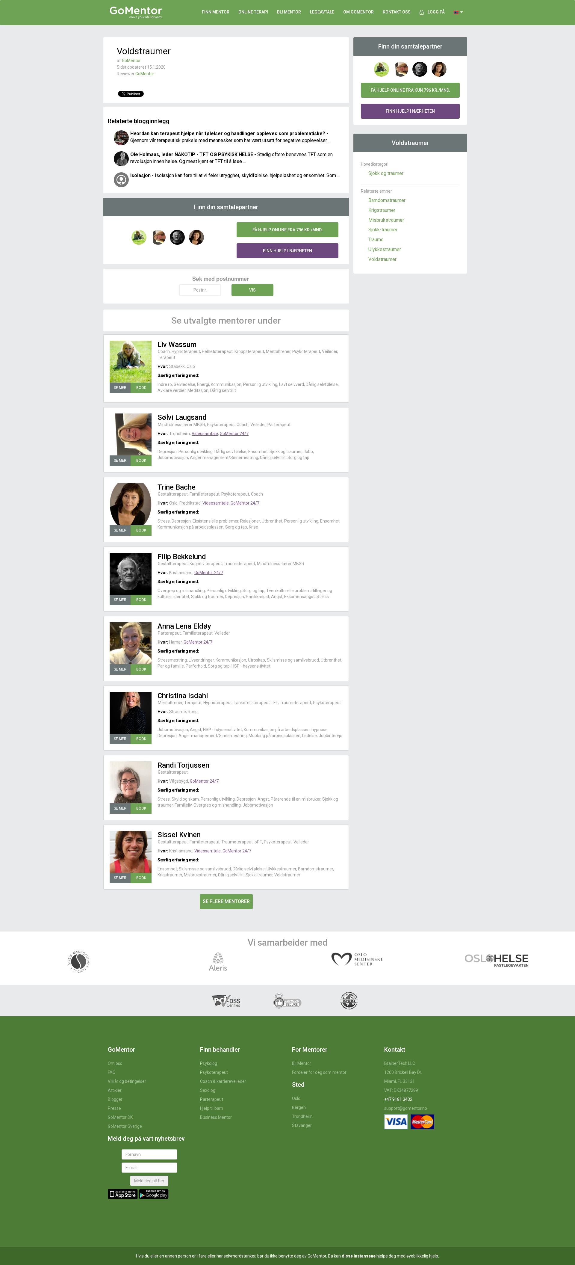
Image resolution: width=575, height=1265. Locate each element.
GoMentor (131, 60)
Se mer (120, 388)
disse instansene (359, 1256)
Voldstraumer (382, 259)
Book (141, 388)
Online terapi (253, 12)
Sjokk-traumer (382, 230)
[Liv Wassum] (131, 362)
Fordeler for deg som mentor (319, 1072)
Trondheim (302, 1116)
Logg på (436, 12)
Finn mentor (215, 12)
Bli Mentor (301, 1063)
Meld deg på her (149, 1180)
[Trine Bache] (131, 504)
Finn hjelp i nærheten (287, 250)
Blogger (115, 1099)
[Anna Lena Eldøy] (131, 643)
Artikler (115, 1090)
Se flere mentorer (226, 901)
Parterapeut (211, 1099)
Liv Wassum (177, 344)
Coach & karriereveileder (223, 1081)
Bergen (299, 1107)
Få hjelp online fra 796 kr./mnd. (287, 229)
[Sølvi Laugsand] (131, 434)
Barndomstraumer (386, 200)
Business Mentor (216, 1117)
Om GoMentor (358, 12)
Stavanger (302, 1125)
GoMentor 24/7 (234, 433)
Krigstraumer (381, 210)
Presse (114, 1108)
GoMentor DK (120, 1117)
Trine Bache (177, 487)
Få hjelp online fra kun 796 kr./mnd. (410, 90)
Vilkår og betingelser (127, 1081)
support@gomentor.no (405, 1108)
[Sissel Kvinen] (131, 852)
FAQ (112, 1072)
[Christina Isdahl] (131, 713)
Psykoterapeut (214, 1072)
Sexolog (207, 1090)
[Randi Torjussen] (131, 782)
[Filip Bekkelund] (131, 574)
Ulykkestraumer (384, 249)
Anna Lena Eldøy (184, 626)
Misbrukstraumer (386, 220)
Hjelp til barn (211, 1108)
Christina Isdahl (183, 696)
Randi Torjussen (183, 765)
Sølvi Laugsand (182, 417)
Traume (376, 239)
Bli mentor (289, 12)
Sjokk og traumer (385, 173)
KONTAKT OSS (397, 12)
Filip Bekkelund (182, 557)
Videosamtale (205, 433)
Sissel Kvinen (179, 835)
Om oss (115, 1063)
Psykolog (208, 1063)
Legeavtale (322, 12)
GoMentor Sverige (125, 1126)
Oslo (296, 1098)
